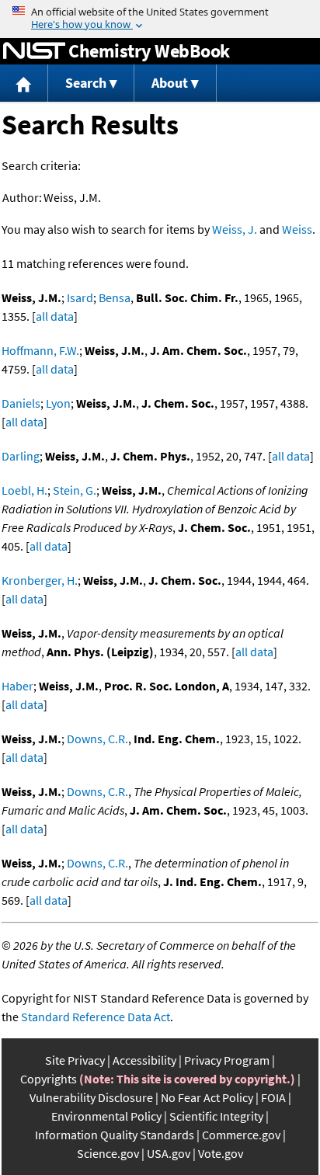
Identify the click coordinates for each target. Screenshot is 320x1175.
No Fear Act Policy (207, 1097)
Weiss (297, 229)
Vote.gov (220, 1153)
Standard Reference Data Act (95, 1016)
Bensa (114, 297)
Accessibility (144, 1060)
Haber (17, 686)
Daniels (21, 403)
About (169, 83)
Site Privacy (75, 1060)
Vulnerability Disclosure (91, 1097)
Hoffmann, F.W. (40, 350)
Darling (21, 456)
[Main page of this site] (24, 83)
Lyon (58, 403)
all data (55, 316)
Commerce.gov (241, 1134)
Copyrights (48, 1078)
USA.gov (168, 1153)
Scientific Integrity (216, 1116)
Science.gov (108, 1153)
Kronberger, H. (40, 580)
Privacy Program (227, 1060)
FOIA (273, 1097)
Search (85, 83)
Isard (80, 297)
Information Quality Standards (114, 1134)
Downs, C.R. (97, 738)
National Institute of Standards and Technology (34, 51)
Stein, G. (74, 490)
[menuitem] (24, 83)
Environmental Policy (106, 1116)
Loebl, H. (24, 490)
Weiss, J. (234, 229)
